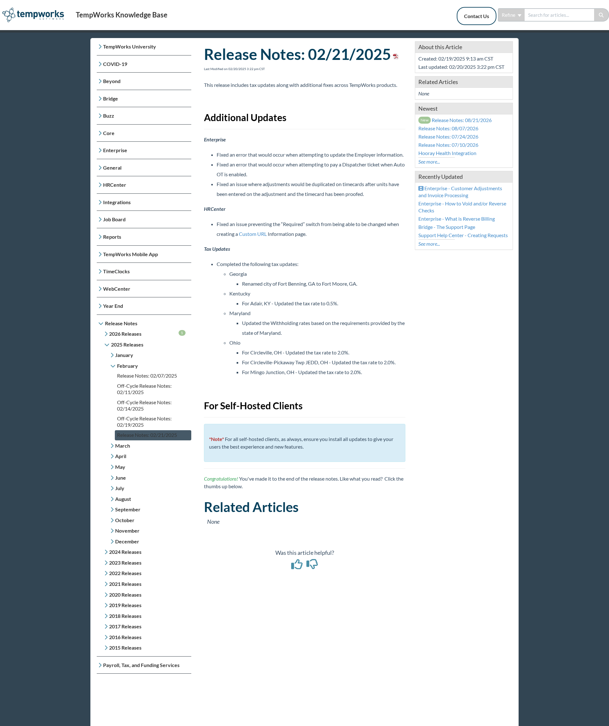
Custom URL (253, 234)
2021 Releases (125, 584)
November (127, 531)
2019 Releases (125, 605)
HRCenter (114, 185)
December (127, 541)
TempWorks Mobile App (130, 254)
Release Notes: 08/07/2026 (448, 128)
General (112, 168)
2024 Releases (125, 552)
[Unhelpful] (312, 566)
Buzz (108, 116)
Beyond (112, 81)
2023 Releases (125, 563)
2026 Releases (146, 333)
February (127, 366)
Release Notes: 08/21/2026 (456, 120)
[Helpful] (297, 566)
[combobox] (559, 15)
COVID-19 (115, 64)
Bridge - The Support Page (446, 227)
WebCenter (116, 289)
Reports (112, 237)
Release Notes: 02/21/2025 (147, 435)
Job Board (114, 219)
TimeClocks (116, 271)
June (120, 478)
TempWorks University (129, 46)
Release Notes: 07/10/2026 (448, 145)
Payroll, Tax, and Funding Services (141, 665)
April (120, 456)
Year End (113, 306)
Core (109, 133)
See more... (429, 162)
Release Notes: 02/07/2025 (147, 376)
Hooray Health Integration (447, 153)
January (124, 355)
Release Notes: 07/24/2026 (448, 136)
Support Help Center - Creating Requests (463, 235)
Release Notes (121, 323)
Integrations (117, 202)
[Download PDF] (394, 54)
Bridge (110, 98)
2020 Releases (125, 595)
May (120, 467)
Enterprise (115, 150)
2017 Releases (125, 626)
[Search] (601, 15)
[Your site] (35, 8)
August (123, 499)
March (122, 446)
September (128, 509)
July (119, 488)
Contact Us (476, 16)
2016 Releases (125, 637)
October (124, 520)
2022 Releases (125, 573)
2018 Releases (125, 616)
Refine (509, 15)
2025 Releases (127, 344)
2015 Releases (125, 648)
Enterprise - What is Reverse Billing (456, 219)
